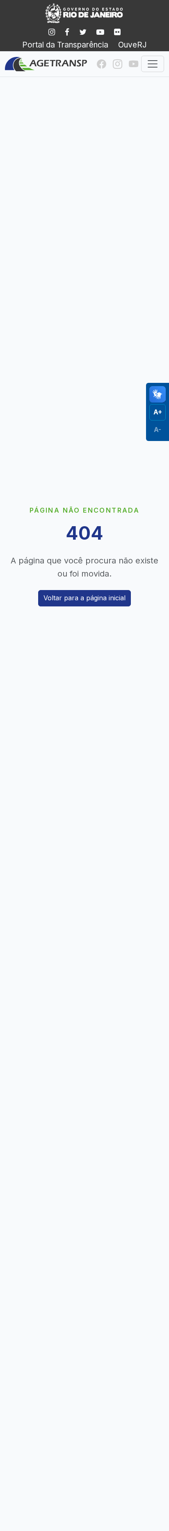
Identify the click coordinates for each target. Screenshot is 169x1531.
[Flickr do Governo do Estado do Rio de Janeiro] (117, 32)
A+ (157, 412)
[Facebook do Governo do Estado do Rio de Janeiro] (67, 32)
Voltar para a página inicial (84, 598)
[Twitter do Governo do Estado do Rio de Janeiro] (83, 32)
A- (157, 429)
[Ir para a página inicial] (46, 64)
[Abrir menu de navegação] (152, 64)
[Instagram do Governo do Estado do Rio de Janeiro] (51, 32)
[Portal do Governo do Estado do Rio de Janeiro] (84, 13)
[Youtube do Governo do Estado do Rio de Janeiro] (100, 32)
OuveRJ (132, 45)
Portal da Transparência (65, 45)
